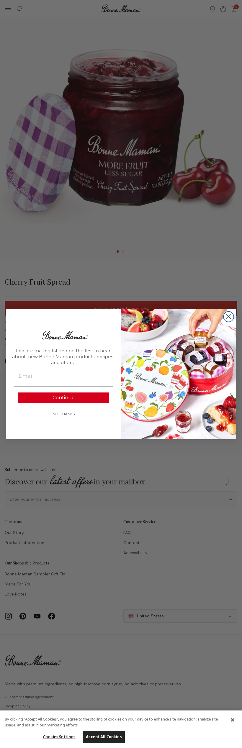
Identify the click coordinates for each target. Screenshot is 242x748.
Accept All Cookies (103, 736)
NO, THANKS (64, 414)
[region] (121, 729)
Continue (64, 397)
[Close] (232, 719)
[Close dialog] (228, 316)
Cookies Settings (59, 736)
